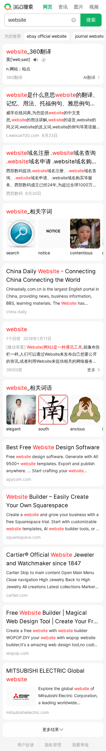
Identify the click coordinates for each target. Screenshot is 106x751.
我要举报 (80, 744)
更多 (91, 369)
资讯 (63, 7)
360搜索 (20, 7)
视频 (94, 7)
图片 (78, 7)
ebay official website (47, 36)
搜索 (91, 19)
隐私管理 (53, 744)
